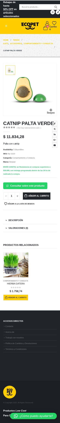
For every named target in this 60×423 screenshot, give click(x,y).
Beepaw (12, 162)
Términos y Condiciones (16, 349)
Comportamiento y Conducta (23, 158)
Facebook (54, 123)
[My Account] (47, 23)
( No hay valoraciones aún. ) (29, 128)
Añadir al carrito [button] (17, 297)
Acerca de (9, 332)
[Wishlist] (54, 23)
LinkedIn (54, 134)
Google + (54, 139)
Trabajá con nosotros (14, 338)
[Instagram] (52, 12)
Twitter (54, 129)
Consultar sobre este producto (27, 185)
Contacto (9, 326)
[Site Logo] (30, 25)
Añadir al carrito (38, 196)
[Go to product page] (15, 265)
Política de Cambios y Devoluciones (21, 343)
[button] (6, 26)
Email (54, 145)
